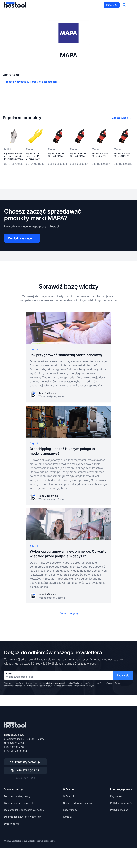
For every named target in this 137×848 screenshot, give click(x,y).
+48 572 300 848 (27, 770)
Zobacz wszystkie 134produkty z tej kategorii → (33, 81)
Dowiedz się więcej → (22, 238)
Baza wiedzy (70, 809)
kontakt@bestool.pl (27, 762)
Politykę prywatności (56, 683)
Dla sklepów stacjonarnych (18, 796)
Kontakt (67, 816)
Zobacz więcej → (121, 117)
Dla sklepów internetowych (18, 803)
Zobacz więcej (68, 613)
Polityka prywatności (121, 803)
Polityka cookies (119, 809)
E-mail (9, 673)
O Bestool (68, 796)
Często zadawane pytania (77, 803)
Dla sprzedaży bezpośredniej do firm (24, 809)
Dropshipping (11, 823)
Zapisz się (123, 675)
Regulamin (116, 796)
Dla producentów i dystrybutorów (22, 816)
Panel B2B (111, 4)
